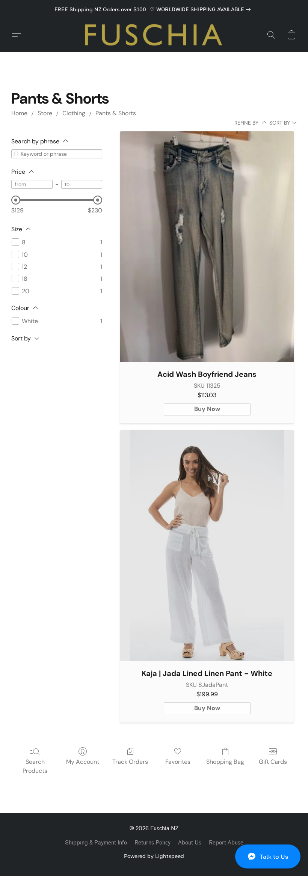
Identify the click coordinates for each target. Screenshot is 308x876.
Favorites (177, 762)
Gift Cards (273, 762)
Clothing (73, 113)
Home (19, 113)
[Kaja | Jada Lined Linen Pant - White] (207, 545)
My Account (82, 762)
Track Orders (130, 762)
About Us (189, 843)
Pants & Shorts (115, 113)
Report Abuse (226, 843)
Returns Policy (152, 843)
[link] (202, 9)
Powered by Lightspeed (154, 856)
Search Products (35, 766)
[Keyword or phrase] (15, 153)
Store (45, 113)
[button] (267, 856)
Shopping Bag (225, 762)
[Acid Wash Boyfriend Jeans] (207, 247)
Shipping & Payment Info (96, 843)
